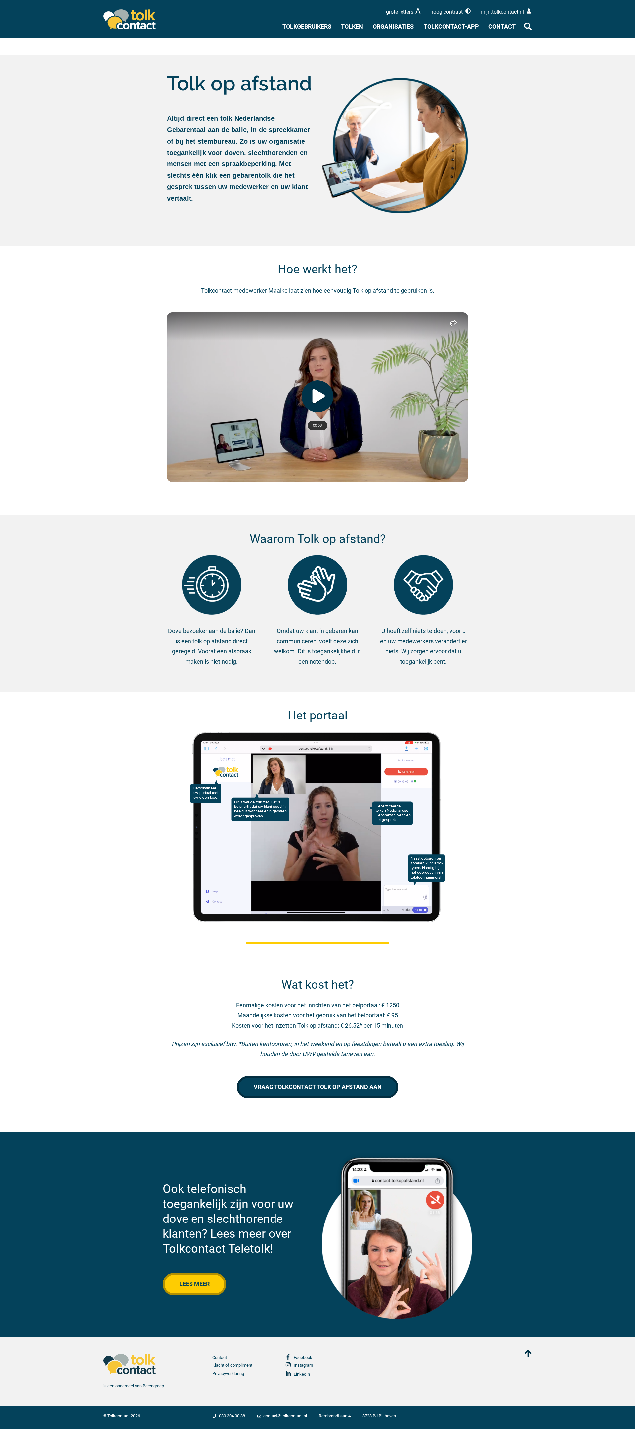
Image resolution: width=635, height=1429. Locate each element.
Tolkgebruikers (306, 26)
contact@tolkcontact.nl (285, 1415)
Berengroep (153, 1385)
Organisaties (393, 26)
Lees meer (194, 1283)
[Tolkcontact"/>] (135, 19)
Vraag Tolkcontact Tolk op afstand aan (318, 1086)
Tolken (352, 26)
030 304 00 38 (232, 1415)
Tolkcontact (118, 1415)
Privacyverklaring (228, 1373)
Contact (502, 26)
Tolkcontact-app (451, 26)
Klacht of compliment (232, 1365)
